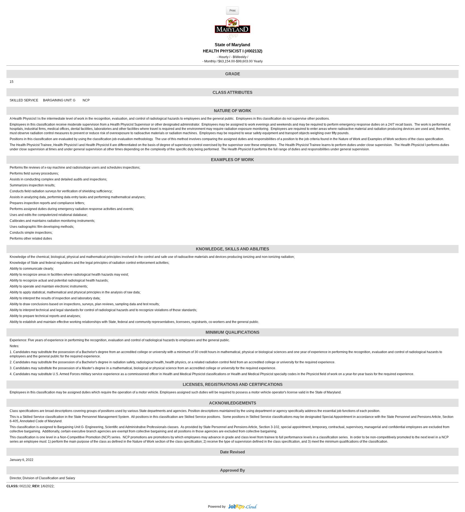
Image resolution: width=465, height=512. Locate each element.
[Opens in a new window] (241, 507)
